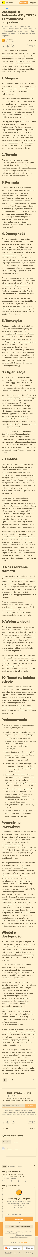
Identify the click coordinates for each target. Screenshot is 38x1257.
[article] (19, 1176)
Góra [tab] (4, 1166)
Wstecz (7, 1128)
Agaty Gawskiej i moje (18, 671)
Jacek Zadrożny (11, 39)
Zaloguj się (32, 3)
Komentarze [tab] (7, 1142)
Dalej (31, 1128)
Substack (8, 1253)
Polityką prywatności (21, 1237)
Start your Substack (13, 1248)
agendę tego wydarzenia (12, 955)
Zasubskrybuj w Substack (20, 1227)
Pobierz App (29, 1248)
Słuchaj (33, 40)
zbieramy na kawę (12, 797)
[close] (32, 1190)
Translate (6, 8)
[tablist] (10, 1142)
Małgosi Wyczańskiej (20, 668)
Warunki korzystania (11, 1233)
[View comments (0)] (8, 46)
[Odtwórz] (5, 1080)
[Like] (3, 46)
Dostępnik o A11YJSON (11, 1172)
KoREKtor (6, 988)
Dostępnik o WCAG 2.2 (11, 1186)
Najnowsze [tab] (11, 1166)
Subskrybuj (23, 3)
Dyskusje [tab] (19, 1166)
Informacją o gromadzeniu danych (12, 1114)
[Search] (34, 1166)
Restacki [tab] (15, 1142)
